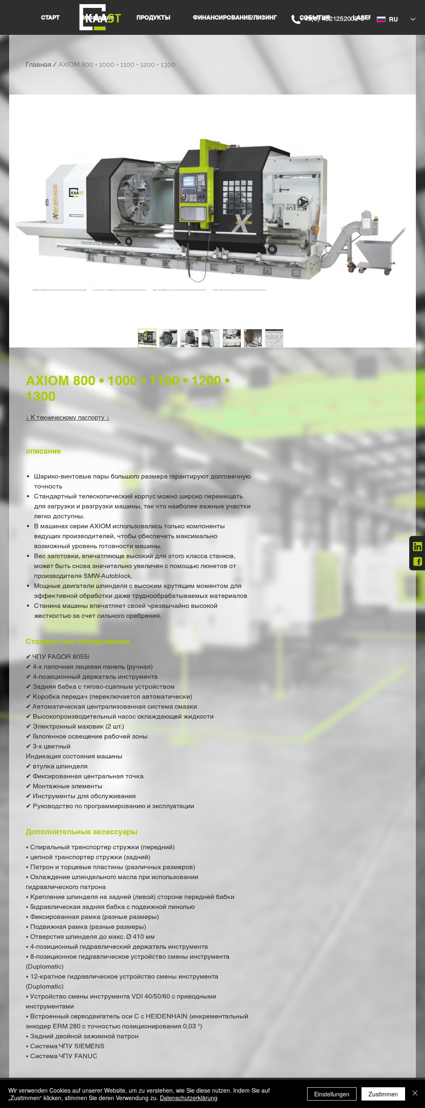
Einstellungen (331, 1094)
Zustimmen (383, 1094)
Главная (38, 64)
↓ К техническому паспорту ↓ (68, 417)
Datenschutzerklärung (188, 1097)
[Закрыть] (415, 1093)
